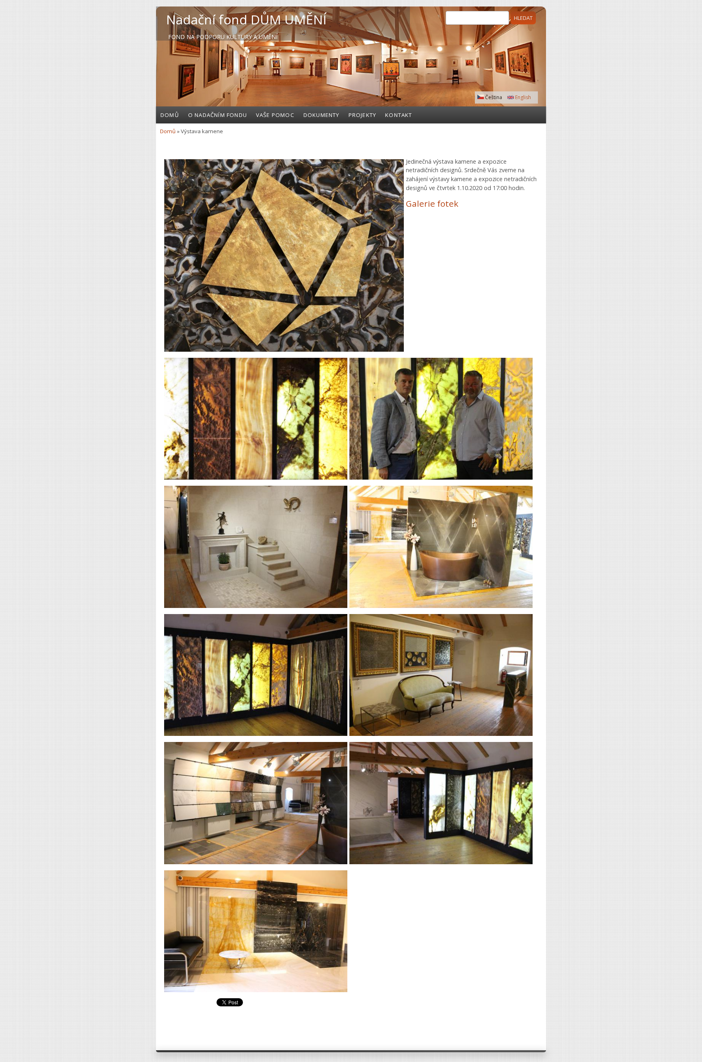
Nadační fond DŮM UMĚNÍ (246, 19)
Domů (169, 115)
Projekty (363, 115)
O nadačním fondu (217, 115)
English (522, 97)
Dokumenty (321, 115)
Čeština (493, 97)
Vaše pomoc (275, 115)
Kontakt (398, 115)
